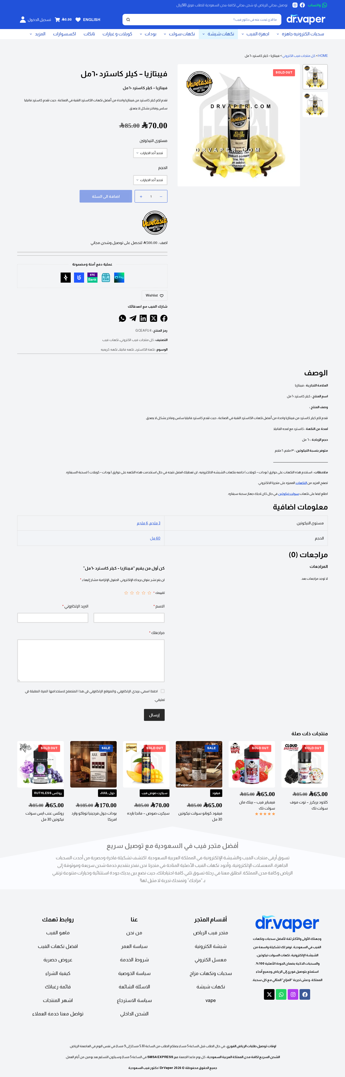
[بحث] (128, 20)
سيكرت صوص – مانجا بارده (148, 813)
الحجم (162, 167)
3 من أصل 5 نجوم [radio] (138, 593)
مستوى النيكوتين (153, 140)
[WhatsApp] (122, 318)
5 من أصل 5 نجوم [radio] (126, 593)
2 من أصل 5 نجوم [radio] (143, 593)
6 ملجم (142, 523)
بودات (150, 33)
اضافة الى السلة (106, 196)
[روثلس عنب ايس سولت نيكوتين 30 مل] (40, 764)
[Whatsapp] (281, 994)
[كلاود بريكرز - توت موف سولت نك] (304, 764)
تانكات (89, 33)
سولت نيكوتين (288, 494)
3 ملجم (155, 523)
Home (323, 56)
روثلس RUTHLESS (48, 793)
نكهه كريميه (109, 349)
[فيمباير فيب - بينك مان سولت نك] (252, 764)
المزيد (40, 33)
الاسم (159, 606)
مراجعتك (157, 632)
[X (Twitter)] (153, 318)
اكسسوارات (64, 33)
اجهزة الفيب (258, 33)
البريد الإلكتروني (75, 606)
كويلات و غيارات (117, 33)
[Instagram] (295, 5)
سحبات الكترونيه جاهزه (303, 33)
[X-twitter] (269, 994)
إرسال (154, 715)
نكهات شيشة (221, 33)
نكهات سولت (182, 33)
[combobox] (207, 19)
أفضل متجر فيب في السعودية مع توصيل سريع (172, 845)
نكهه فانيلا (126, 349)
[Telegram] (132, 318)
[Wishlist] (78, 19)
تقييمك (159, 593)
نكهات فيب (110, 340)
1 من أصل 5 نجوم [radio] (149, 593)
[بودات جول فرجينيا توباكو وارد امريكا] (93, 764)
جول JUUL (107, 793)
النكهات (301, 483)
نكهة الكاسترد (145, 349)
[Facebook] (302, 5)
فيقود (216, 793)
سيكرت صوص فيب (154, 793)
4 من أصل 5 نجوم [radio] (132, 593)
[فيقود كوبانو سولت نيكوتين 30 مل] (199, 764)
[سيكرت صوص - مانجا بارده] (146, 764)
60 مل (155, 538)
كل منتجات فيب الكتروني (298, 56)
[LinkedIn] (143, 318)
